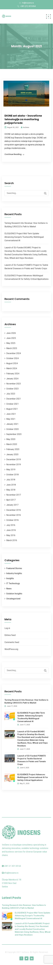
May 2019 (10, 469)
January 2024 (12, 378)
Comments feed (12, 642)
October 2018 (12, 474)
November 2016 (13, 515)
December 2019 (13, 459)
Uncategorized (13, 598)
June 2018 (11, 485)
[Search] (43, 193)
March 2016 (11, 540)
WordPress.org (11, 649)
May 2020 (10, 439)
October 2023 (12, 388)
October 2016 (12, 520)
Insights (10, 578)
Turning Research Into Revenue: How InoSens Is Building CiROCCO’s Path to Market (26, 701)
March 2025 (11, 348)
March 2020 (11, 444)
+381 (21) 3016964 (28, 6)
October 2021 (12, 404)
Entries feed (10, 635)
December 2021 (13, 399)
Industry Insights (14, 573)
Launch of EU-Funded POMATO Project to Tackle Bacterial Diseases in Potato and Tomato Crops (31, 760)
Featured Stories (14, 568)
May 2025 (10, 343)
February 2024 (12, 373)
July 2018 (10, 479)
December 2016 (13, 510)
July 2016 (10, 525)
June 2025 (11, 338)
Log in (7, 628)
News (9, 588)
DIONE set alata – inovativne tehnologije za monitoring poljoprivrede (23, 119)
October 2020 (12, 429)
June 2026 (11, 333)
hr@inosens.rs (28, 3)
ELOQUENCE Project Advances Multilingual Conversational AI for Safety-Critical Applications (32, 777)
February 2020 (12, 449)
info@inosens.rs (11, 873)
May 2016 (10, 535)
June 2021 (11, 414)
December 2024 (13, 353)
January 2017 (12, 505)
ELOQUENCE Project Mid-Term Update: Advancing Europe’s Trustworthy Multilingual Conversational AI (24, 237)
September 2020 (13, 434)
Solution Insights (14, 593)
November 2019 (13, 464)
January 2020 (12, 454)
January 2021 (12, 424)
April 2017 (11, 500)
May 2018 (10, 490)
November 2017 (13, 495)
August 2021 (12, 409)
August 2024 (12, 363)
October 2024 (12, 358)
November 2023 (13, 383)
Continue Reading (13, 154)
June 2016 (11, 530)
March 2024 (11, 368)
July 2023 (10, 393)
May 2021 (10, 419)
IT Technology (13, 583)
